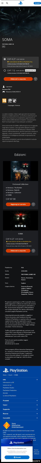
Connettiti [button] (6, 418)
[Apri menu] (2, 3)
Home (4, 375)
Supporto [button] (6, 409)
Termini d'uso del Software (36, 452)
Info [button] (4, 380)
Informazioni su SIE (8, 382)
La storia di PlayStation (9, 396)
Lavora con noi (7, 385)
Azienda (5, 393)
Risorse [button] (5, 414)
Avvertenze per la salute (12, 344)
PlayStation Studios (8, 388)
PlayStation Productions (10, 390)
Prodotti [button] (6, 401)
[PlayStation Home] (20, 3)
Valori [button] (5, 405)
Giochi (10, 375)
